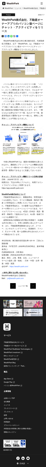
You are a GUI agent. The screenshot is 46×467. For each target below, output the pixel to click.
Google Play (9, 382)
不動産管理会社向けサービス (14, 342)
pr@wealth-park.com (15, 278)
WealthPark (9, 8)
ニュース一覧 (23, 286)
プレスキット (8, 411)
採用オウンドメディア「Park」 (15, 366)
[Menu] (42, 3)
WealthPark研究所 (11, 359)
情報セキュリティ (10, 432)
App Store (8, 379)
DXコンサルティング (11, 356)
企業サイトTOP (9, 398)
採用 (5, 415)
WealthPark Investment (13, 352)
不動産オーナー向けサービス (15, 345)
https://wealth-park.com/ (19, 266)
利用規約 (7, 422)
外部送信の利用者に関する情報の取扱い (18, 428)
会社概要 (7, 401)
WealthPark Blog (10, 362)
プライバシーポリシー (11, 425)
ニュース (18, 8)
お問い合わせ (8, 418)
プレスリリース (10, 408)
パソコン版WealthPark (13, 385)
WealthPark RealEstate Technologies (18, 349)
